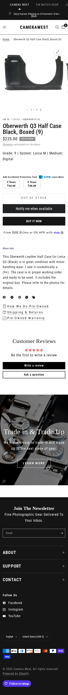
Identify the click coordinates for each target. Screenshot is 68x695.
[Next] (41, 110)
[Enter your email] (61, 533)
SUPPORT (12, 566)
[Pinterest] (20, 297)
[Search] (57, 27)
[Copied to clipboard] (34, 297)
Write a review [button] (34, 365)
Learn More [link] (58, 177)
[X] (13, 297)
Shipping (8, 144)
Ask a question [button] (34, 374)
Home (6, 39)
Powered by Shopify (16, 673)
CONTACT (12, 579)
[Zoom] (57, 51)
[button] (34, 463)
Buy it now (34, 221)
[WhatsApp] (27, 297)
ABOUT (9, 552)
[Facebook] (5, 297)
